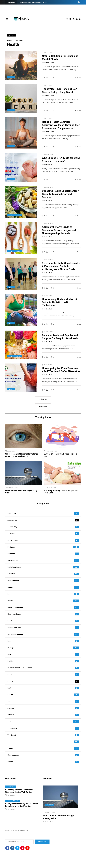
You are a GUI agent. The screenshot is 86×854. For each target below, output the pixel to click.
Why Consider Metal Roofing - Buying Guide (33, 2)
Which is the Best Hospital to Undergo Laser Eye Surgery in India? (21, 455)
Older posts (43, 399)
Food (10, 215)
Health (11, 77)
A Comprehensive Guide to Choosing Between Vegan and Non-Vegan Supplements (59, 230)
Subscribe (42, 841)
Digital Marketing (12, 800)
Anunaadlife (23, 831)
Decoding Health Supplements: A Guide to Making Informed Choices (60, 194)
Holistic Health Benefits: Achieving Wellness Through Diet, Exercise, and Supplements (61, 125)
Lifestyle (50, 804)
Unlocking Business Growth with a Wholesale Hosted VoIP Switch (20, 791)
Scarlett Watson (49, 62)
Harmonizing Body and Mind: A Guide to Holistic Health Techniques (59, 302)
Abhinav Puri (48, 164)
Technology (11, 786)
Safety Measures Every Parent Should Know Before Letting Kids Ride (21, 805)
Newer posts (43, 406)
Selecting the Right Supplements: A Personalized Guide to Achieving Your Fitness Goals (61, 266)
